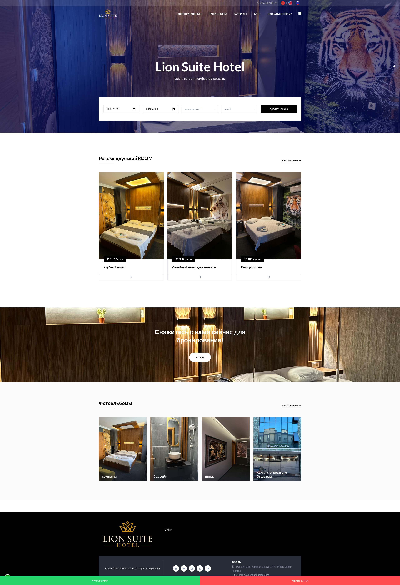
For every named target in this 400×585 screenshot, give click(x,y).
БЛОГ (257, 13)
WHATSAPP (100, 580)
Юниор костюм (251, 267)
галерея (239, 13)
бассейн (160, 476)
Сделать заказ (279, 109)
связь (200, 357)
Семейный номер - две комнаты (194, 267)
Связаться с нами (280, 13)
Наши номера (218, 13)
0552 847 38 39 (268, 2)
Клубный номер (114, 267)
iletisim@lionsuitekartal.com (253, 575)
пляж (209, 476)
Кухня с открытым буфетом (272, 474)
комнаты (109, 476)
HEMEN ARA (300, 580)
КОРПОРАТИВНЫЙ (189, 13)
